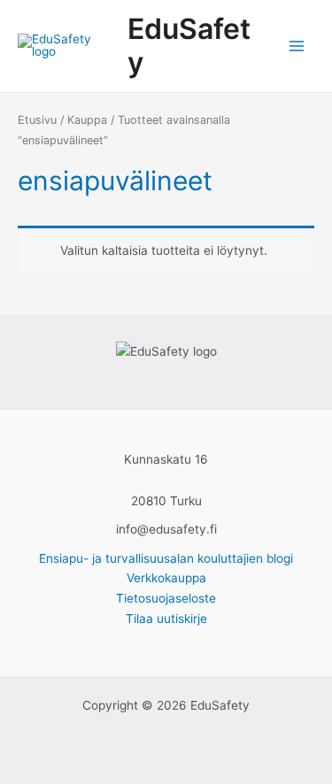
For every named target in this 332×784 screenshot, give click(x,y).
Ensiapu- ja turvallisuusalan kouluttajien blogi (166, 558)
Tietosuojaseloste (166, 598)
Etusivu (37, 120)
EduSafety (189, 46)
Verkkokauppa (166, 578)
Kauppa (87, 120)
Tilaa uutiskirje (166, 618)
